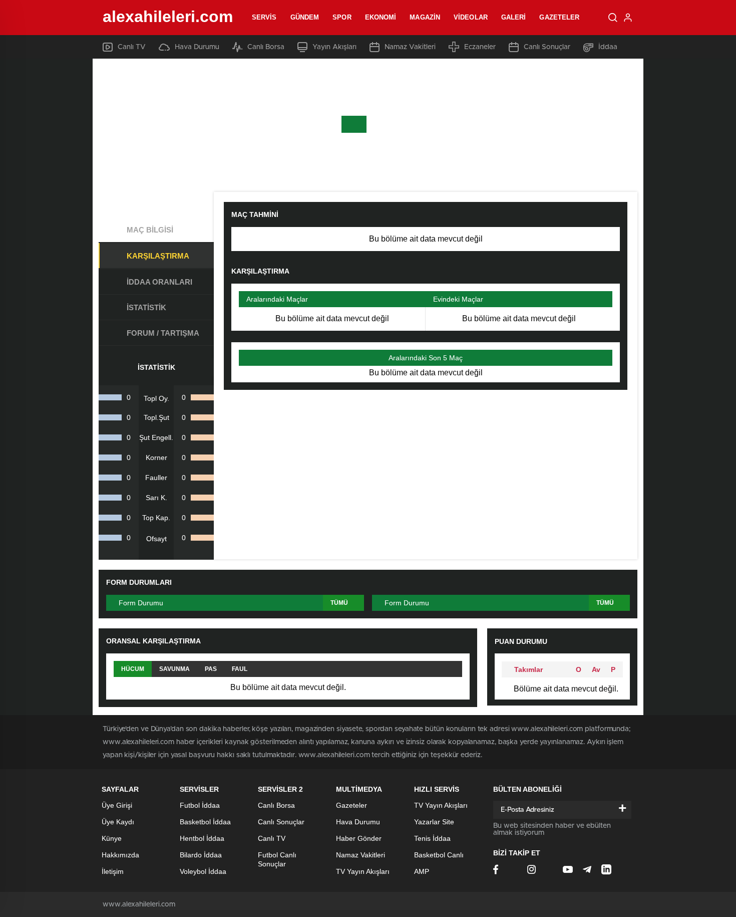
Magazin (425, 17)
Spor (341, 17)
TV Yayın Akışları (363, 871)
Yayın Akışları (334, 47)
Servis (264, 17)
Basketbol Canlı (439, 855)
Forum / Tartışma (163, 333)
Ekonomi (381, 17)
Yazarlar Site (434, 822)
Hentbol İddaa (202, 838)
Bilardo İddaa (201, 855)
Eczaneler (480, 47)
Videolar (471, 17)
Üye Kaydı (118, 822)
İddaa (607, 47)
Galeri (513, 17)
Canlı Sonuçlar (547, 47)
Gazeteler (559, 17)
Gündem (304, 17)
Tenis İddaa (432, 838)
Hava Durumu (197, 47)
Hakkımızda (120, 855)
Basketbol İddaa (205, 822)
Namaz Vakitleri (410, 47)
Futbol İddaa (200, 805)
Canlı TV (132, 47)
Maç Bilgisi (150, 229)
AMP (421, 871)
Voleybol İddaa (203, 871)
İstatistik (146, 307)
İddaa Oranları (159, 282)
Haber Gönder (359, 838)
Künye (112, 838)
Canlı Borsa (265, 47)
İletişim (113, 871)
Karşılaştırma (158, 256)
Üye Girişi (117, 805)
